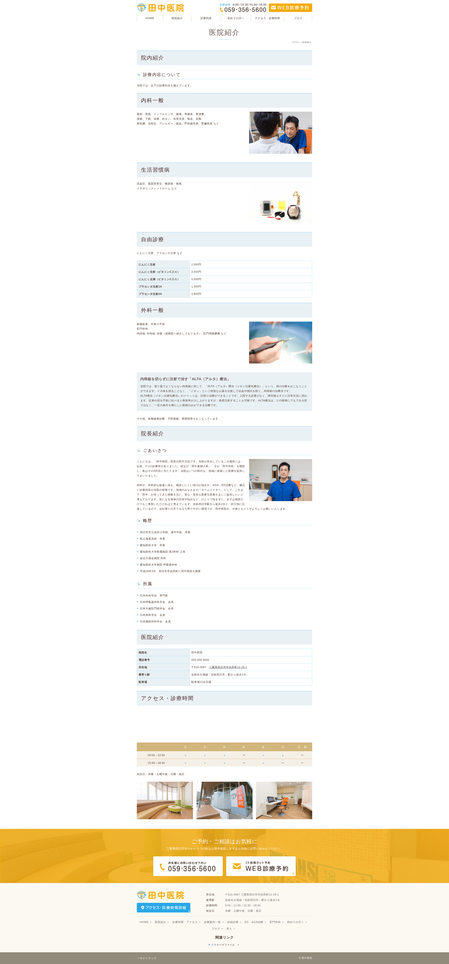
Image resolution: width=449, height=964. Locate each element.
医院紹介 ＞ (162, 922)
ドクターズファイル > (225, 944)
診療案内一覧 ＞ (214, 922)
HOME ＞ (146, 922)
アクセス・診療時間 (267, 18)
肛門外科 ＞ (277, 922)
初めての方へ (235, 18)
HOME (150, 18)
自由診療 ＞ (234, 922)
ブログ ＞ (218, 928)
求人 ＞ (231, 928)
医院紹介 (177, 18)
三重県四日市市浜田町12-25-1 (228, 667)
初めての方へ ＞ (297, 922)
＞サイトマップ (146, 958)
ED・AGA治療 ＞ (256, 922)
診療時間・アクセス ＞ (186, 922)
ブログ (298, 18)
